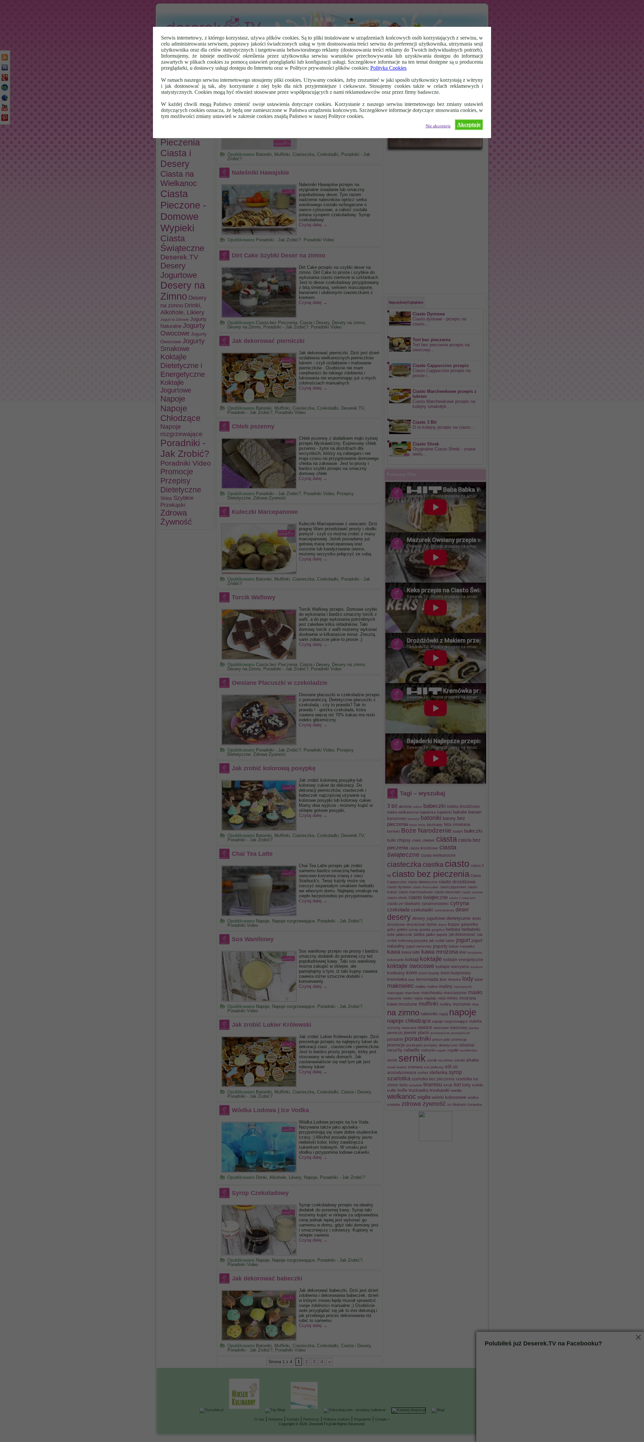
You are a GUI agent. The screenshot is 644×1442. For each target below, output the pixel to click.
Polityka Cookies (388, 68)
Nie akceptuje (438, 126)
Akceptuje (469, 124)
